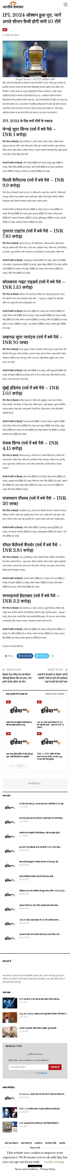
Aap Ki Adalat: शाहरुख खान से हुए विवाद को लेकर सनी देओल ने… (43, 1014)
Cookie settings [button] (54, 1161)
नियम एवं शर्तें (35, 1148)
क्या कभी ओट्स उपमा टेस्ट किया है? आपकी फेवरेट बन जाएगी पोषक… (41, 818)
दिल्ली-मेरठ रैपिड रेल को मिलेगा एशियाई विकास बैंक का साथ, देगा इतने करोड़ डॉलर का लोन (17, 678)
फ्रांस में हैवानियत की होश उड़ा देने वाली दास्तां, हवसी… (36, 876)
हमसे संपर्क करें (26, 1143)
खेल (5, 30)
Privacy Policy (47, 1169)
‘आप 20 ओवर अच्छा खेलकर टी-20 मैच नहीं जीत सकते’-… (40, 920)
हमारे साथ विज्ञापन (11, 1143)
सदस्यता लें (55, 1067)
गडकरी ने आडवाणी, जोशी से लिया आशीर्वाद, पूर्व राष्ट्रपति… (38, 1028)
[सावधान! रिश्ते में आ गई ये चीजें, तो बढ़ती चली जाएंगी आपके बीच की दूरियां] (10, 909)
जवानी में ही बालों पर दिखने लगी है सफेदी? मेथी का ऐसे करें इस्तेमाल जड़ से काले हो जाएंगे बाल (52, 678)
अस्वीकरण (38, 1143)
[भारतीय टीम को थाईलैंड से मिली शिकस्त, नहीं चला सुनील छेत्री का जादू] (19, 710)
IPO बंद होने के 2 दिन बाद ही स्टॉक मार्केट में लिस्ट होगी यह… (39, 999)
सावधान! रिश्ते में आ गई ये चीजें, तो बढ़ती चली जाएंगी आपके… (39, 905)
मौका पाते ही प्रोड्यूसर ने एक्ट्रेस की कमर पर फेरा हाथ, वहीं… (39, 861)
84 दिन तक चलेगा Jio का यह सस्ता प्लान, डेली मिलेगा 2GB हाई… (42, 803)
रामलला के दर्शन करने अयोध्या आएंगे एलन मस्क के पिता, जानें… (39, 934)
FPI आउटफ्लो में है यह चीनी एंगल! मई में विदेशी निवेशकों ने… (39, 1123)
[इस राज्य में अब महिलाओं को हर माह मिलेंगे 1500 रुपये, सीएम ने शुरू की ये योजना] (10, 851)
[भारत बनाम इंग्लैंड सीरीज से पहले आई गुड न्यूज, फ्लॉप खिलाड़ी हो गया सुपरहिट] (19, 741)
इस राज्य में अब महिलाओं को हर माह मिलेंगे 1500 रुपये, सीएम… (40, 847)
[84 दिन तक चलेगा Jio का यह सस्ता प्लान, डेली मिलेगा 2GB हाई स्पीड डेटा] (10, 807)
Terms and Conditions (26, 1169)
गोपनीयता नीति (50, 1143)
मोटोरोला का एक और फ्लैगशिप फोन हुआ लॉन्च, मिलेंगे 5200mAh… (42, 891)
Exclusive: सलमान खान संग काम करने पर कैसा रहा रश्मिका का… (42, 1094)
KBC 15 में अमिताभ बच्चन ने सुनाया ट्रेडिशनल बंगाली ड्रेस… (40, 1109)
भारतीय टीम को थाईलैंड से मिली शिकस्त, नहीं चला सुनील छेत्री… (40, 832)
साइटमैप (62, 1143)
